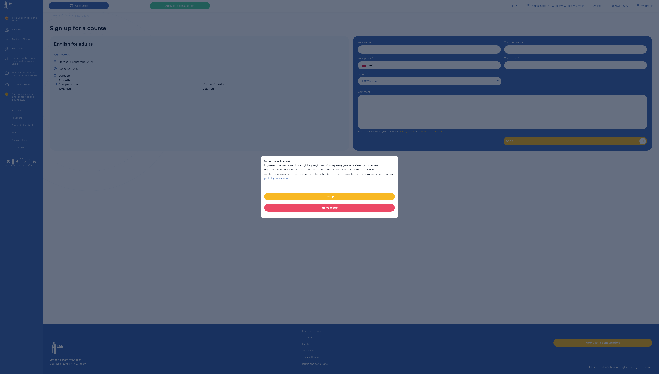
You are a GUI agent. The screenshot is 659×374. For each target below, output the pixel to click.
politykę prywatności (276, 178)
